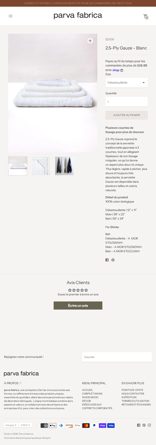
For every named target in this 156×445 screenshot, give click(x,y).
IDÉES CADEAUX (92, 404)
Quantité (111, 93)
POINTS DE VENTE (132, 389)
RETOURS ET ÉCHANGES (136, 404)
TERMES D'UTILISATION (135, 400)
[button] (78, 407)
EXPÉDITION (129, 397)
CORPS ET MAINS (92, 393)
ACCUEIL (87, 389)
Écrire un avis (78, 305)
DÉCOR (86, 400)
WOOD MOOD (90, 397)
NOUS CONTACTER (133, 393)
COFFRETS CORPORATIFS (97, 408)
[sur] (138, 425)
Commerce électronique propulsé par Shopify (27, 437)
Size (108, 74)
